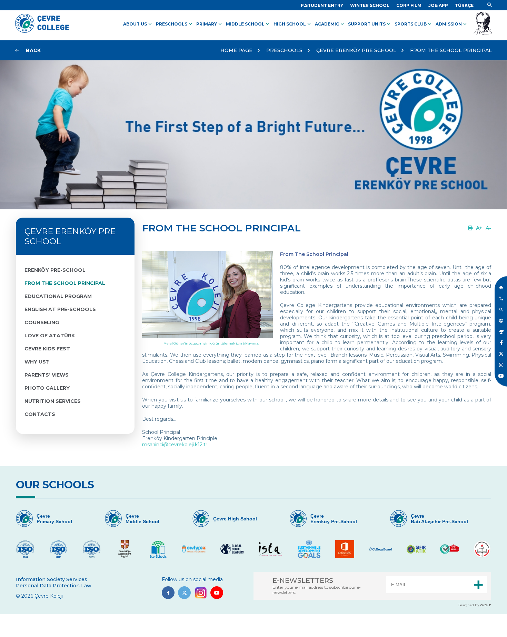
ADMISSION (452, 24)
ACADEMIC (330, 24)
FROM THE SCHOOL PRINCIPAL (451, 50)
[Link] (489, 5)
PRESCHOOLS (174, 24)
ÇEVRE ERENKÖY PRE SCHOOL (356, 50)
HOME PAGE (236, 50)
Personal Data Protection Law (53, 586)
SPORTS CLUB (414, 24)
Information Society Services (51, 579)
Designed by (474, 605)
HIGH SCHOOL (293, 24)
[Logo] (42, 31)
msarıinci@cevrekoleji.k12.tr (174, 444)
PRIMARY (209, 24)
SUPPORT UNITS (370, 24)
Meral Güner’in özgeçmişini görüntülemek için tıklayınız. (211, 343)
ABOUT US (138, 24)
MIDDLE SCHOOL (248, 24)
